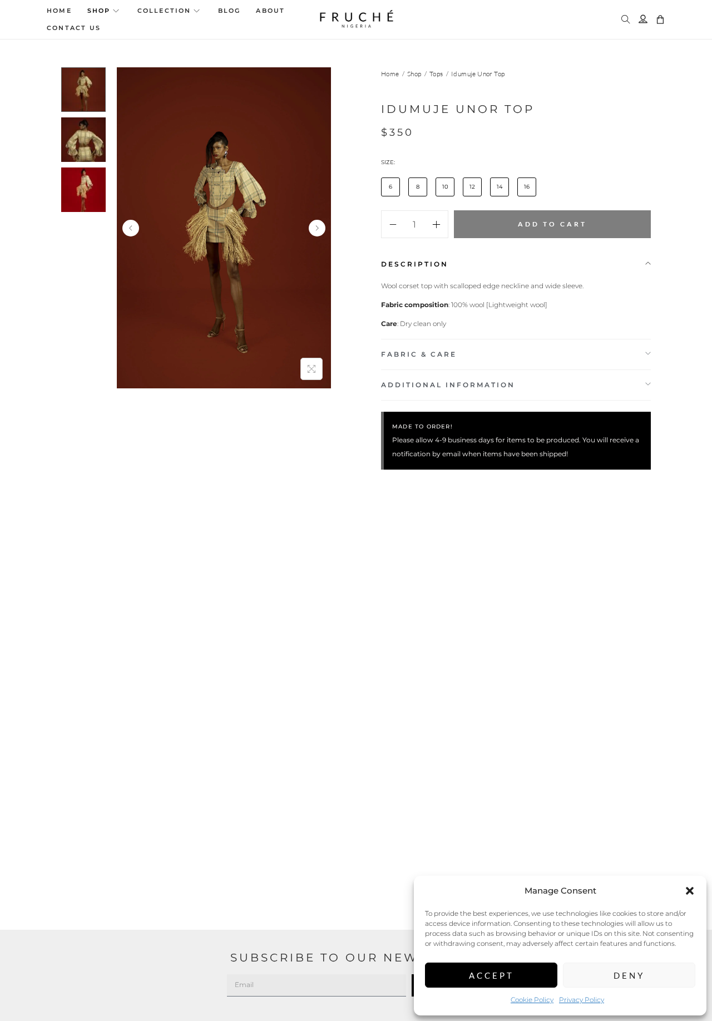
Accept (491, 975)
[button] (689, 890)
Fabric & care (419, 354)
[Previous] (130, 228)
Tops (436, 74)
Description (414, 264)
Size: (388, 162)
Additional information (448, 385)
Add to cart (552, 224)
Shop (414, 74)
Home (390, 74)
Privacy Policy (581, 999)
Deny (629, 975)
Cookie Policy (532, 999)
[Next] (317, 228)
